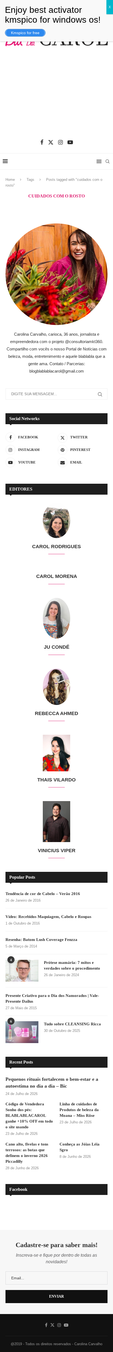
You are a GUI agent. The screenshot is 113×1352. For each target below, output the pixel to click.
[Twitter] (50, 142)
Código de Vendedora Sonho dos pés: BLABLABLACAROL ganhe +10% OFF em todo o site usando (29, 1115)
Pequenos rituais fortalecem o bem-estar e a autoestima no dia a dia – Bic (51, 1082)
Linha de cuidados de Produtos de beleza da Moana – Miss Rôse (79, 1110)
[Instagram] (60, 142)
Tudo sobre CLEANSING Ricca (72, 1024)
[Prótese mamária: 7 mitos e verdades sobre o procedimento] (21, 971)
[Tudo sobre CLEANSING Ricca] (21, 1032)
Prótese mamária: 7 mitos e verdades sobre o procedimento (72, 965)
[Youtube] (70, 142)
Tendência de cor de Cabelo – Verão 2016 (42, 894)
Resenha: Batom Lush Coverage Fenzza (41, 939)
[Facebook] (41, 142)
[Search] (107, 161)
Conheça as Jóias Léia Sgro (80, 1147)
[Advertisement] (56, 96)
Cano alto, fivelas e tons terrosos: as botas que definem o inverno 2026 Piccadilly (26, 1153)
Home (10, 180)
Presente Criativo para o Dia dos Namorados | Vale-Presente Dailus (52, 998)
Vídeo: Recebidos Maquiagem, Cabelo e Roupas (48, 916)
